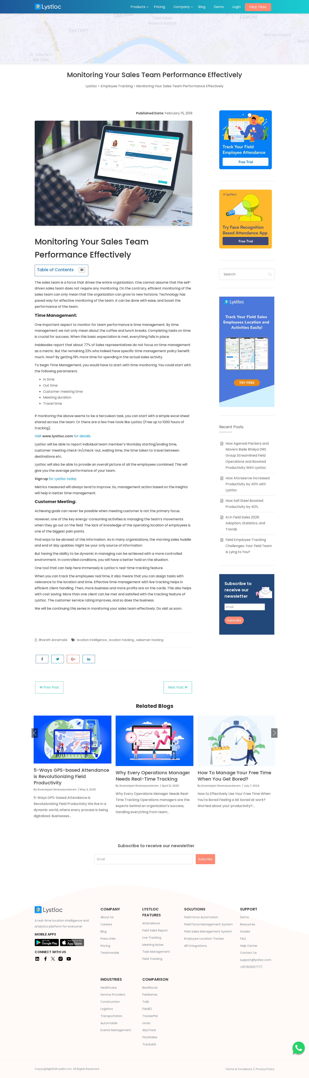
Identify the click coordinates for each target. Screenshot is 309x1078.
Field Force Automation (201, 917)
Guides (245, 931)
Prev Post (50, 687)
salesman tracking (149, 640)
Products (138, 6)
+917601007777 (251, 967)
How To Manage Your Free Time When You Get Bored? (234, 775)
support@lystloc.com (255, 960)
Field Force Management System (208, 924)
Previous (35, 733)
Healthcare (108, 988)
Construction (110, 1002)
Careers (106, 924)
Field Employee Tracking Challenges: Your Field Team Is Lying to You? (249, 545)
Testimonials (109, 953)
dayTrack (149, 1030)
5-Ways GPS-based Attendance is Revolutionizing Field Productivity (71, 776)
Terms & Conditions (239, 1069)
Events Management (115, 1030)
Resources (247, 924)
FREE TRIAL (258, 7)
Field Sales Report (155, 930)
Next (274, 733)
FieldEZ (147, 1009)
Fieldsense (149, 994)
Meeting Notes (153, 945)
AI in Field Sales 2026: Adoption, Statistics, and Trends (245, 523)
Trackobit (149, 1044)
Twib (145, 1002)
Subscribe (234, 620)
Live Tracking (151, 937)
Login (236, 6)
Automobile (109, 1023)
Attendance (151, 923)
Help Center (249, 946)
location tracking (121, 640)
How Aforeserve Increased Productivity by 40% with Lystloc (247, 484)
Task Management (156, 952)
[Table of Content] (82, 270)
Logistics (106, 1009)
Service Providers (112, 994)
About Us (107, 917)
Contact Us (248, 953)
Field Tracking (152, 959)
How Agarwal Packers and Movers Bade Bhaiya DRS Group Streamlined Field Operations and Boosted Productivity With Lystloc (247, 455)
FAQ (243, 939)
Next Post (176, 687)
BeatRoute (150, 988)
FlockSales (149, 1037)
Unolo (146, 1023)
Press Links (108, 939)
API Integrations (195, 946)
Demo (219, 6)
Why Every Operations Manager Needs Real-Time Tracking (153, 775)
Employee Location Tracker (204, 939)
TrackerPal (150, 1016)
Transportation (111, 1016)
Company (181, 6)
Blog (201, 6)
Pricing (159, 6)
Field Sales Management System (208, 931)
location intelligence (92, 640)
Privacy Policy (265, 1069)
